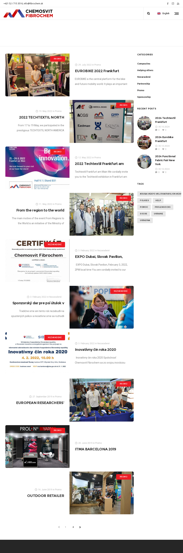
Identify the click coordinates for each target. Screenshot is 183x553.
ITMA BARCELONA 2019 (95, 449)
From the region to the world (40, 210)
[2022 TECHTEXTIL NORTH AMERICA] (102, 121)
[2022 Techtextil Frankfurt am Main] (37, 167)
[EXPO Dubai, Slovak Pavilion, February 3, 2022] (37, 260)
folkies (144, 200)
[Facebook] (167, 3)
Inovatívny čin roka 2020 (95, 349)
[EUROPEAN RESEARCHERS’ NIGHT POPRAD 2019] (102, 400)
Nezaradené (144, 77)
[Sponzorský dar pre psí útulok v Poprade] (102, 307)
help (158, 200)
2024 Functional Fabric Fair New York (165, 160)
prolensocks (163, 207)
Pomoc (144, 207)
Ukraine (158, 214)
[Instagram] (172, 3)
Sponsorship (144, 97)
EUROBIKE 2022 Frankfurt (97, 71)
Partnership (143, 83)
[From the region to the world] (102, 214)
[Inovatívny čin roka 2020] (37, 353)
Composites (143, 63)
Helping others (145, 70)
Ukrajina (145, 220)
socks (143, 214)
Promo (140, 90)
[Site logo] (28, 13)
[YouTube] (178, 3)
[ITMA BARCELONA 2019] (37, 446)
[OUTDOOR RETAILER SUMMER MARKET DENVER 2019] (102, 493)
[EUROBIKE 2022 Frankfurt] (37, 75)
